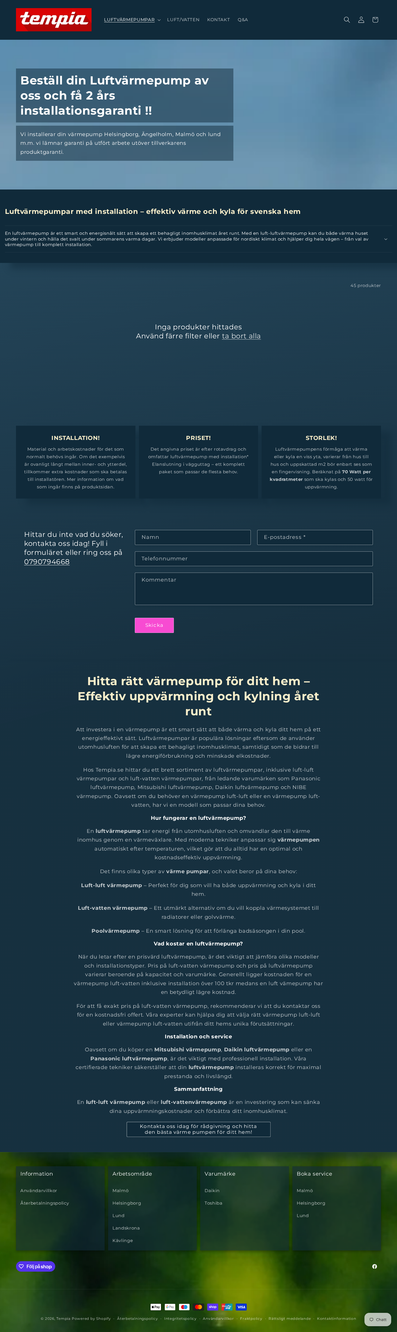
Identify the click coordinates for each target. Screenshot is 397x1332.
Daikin (212, 1190)
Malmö (120, 1190)
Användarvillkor (38, 1190)
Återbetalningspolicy (44, 1203)
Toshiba (214, 1203)
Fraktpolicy (251, 1318)
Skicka (154, 625)
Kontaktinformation (336, 1318)
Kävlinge (122, 1240)
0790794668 (47, 561)
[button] (131, 19)
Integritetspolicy (180, 1318)
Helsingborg (126, 1203)
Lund (118, 1215)
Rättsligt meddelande (290, 1318)
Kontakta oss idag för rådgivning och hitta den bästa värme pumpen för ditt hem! (198, 1129)
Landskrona (126, 1228)
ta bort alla (241, 336)
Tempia (63, 1318)
